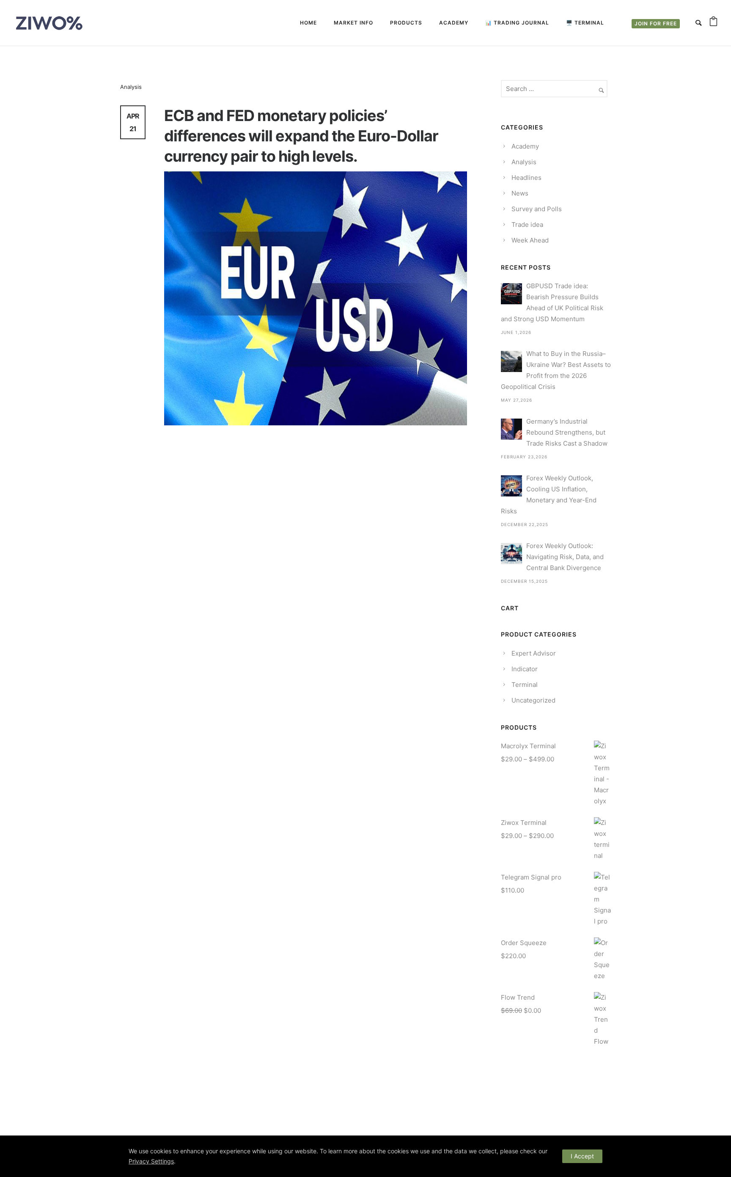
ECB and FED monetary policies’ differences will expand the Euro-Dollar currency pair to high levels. (301, 135)
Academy (453, 22)
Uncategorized (533, 700)
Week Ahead (530, 240)
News (519, 193)
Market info (353, 22)
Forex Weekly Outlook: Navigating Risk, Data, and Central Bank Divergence (565, 557)
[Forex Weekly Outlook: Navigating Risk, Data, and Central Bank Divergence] (511, 553)
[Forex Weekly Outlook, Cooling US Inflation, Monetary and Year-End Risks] (511, 485)
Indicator (524, 669)
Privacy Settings (151, 1161)
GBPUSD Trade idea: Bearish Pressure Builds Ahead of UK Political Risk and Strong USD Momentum (552, 302)
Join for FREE (656, 23)
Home (308, 22)
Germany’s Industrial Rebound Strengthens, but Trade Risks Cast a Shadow (566, 432)
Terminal (524, 685)
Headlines (526, 178)
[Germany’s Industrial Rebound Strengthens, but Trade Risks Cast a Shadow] (511, 429)
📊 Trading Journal (517, 22)
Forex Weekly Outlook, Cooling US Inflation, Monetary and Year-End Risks (548, 494)
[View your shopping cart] (713, 23)
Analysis (131, 86)
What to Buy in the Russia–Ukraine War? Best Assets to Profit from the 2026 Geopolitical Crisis (556, 370)
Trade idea (527, 225)
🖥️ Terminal (585, 22)
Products (406, 22)
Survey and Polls (536, 209)
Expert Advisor (533, 653)
